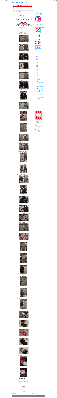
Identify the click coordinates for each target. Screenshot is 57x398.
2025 (36, 59)
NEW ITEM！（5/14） (38, 93)
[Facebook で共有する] (25, 391)
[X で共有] (24, 391)
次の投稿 (14, 393)
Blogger (29, 396)
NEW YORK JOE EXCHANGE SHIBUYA (39, 24)
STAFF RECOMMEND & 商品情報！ (39, 90)
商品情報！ (37, 95)
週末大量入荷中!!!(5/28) (38, 80)
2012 (36, 69)
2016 (36, 66)
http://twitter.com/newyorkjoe (24, 380)
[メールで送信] (23, 391)
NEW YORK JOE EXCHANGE (19, 2)
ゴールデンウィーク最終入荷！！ (39, 97)
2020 (36, 63)
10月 (37, 72)
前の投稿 (33, 393)
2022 (36, 61)
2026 (36, 58)
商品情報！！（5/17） (38, 91)
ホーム (24, 393)
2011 (36, 70)
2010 (36, 108)
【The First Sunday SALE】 (22, 16)
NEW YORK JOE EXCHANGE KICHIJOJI (39, 23)
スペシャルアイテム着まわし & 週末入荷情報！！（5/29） (40, 79)
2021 (36, 62)
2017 (36, 65)
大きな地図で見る (36, 56)
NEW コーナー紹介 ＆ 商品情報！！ (39, 94)
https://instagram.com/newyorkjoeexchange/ (39, 14)
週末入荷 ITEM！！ (38, 98)
